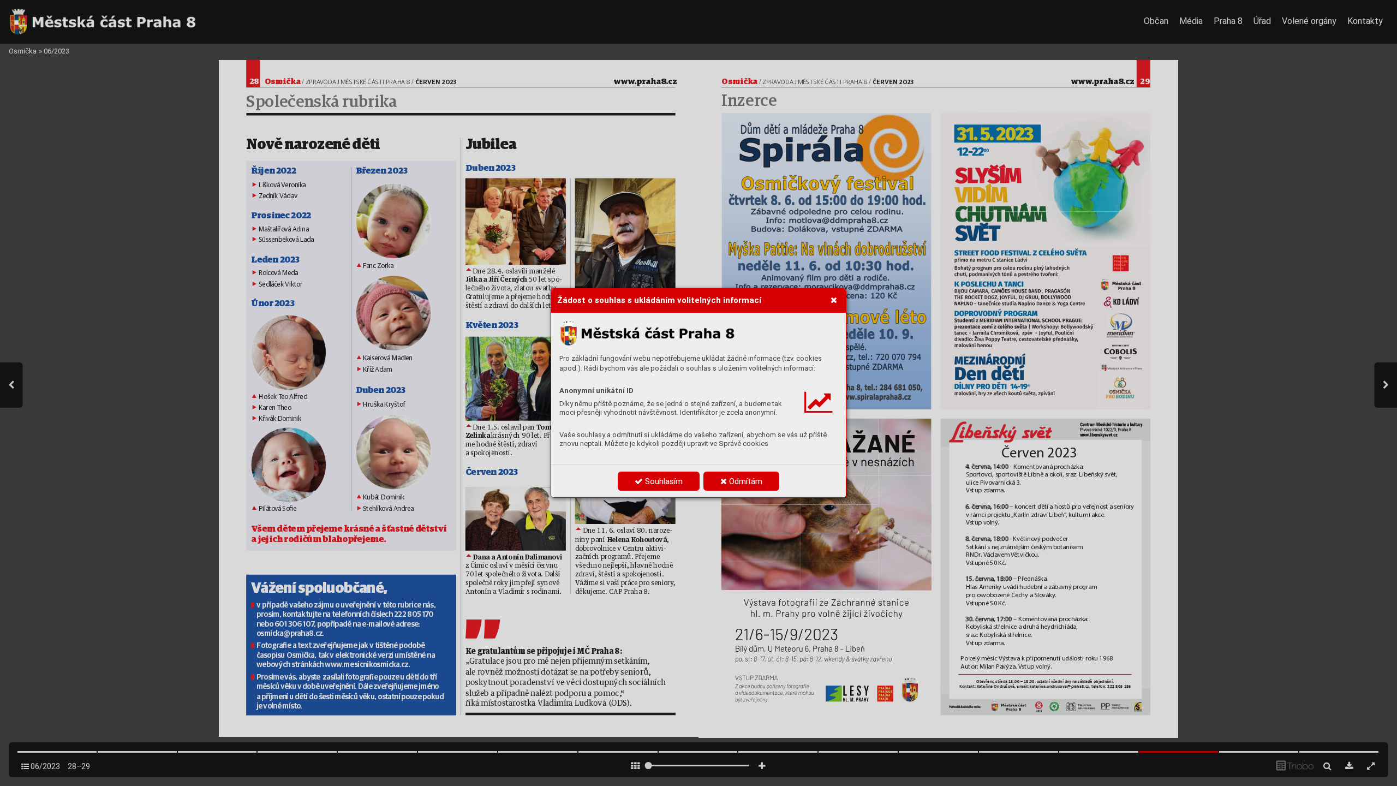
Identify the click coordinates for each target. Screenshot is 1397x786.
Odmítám (744, 481)
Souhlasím (663, 481)
